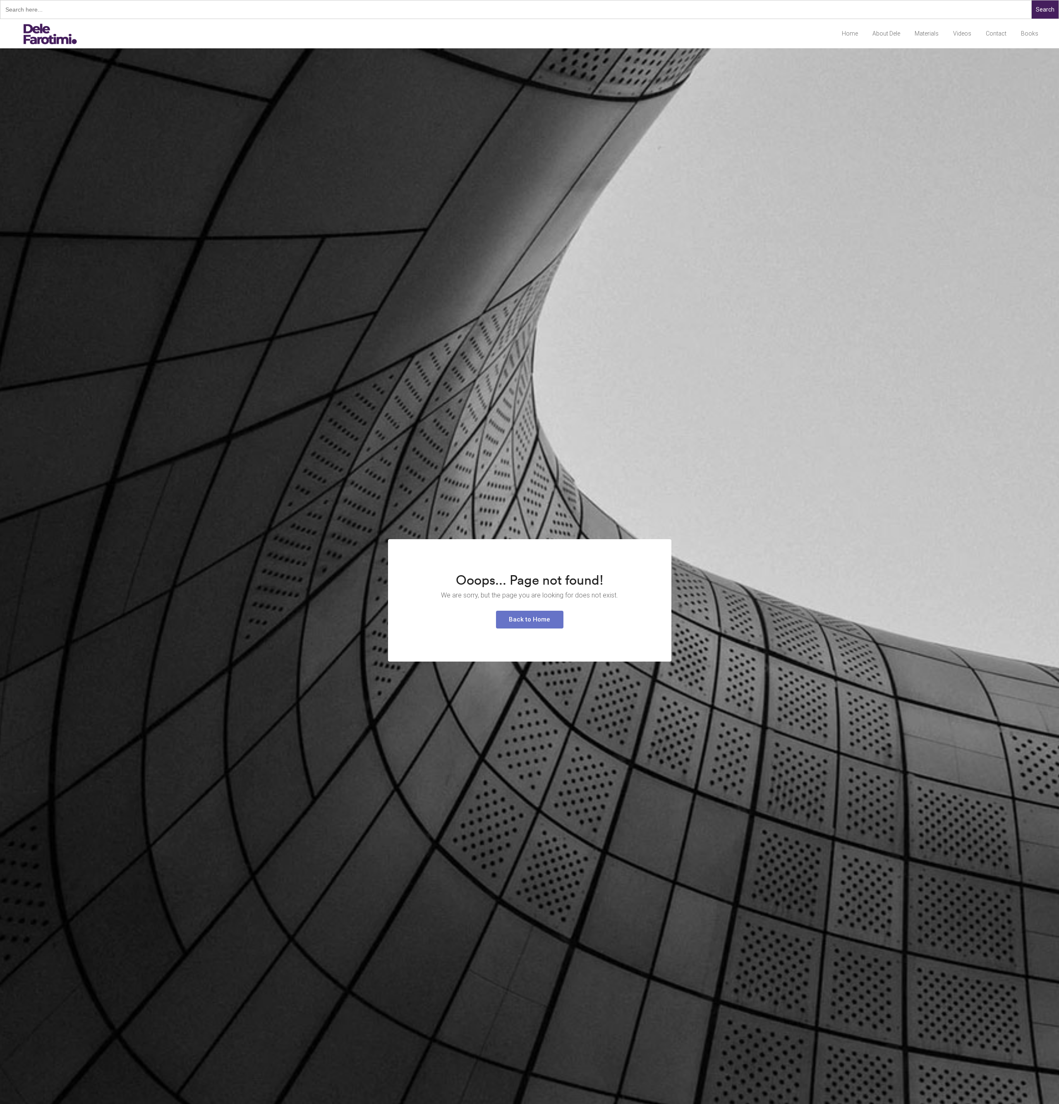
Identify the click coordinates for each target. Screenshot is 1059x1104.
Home (850, 33)
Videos (962, 33)
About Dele (886, 33)
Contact (996, 33)
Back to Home (529, 619)
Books (1029, 33)
